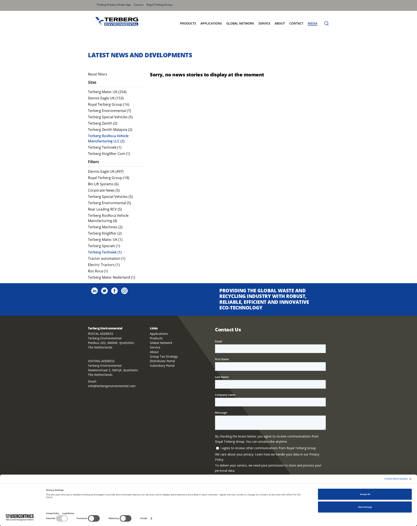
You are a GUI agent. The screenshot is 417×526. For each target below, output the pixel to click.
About (280, 23)
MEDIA (312, 23)
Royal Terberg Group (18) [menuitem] (108, 177)
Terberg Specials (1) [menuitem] (104, 245)
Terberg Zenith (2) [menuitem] (102, 123)
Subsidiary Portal (162, 365)
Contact (296, 23)
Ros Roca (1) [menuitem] (98, 271)
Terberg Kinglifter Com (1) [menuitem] (109, 153)
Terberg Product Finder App (114, 5)
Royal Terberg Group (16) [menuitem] (108, 104)
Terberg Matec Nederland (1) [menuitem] (111, 277)
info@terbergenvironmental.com (112, 386)
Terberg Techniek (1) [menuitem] (104, 147)
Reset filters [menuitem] (97, 74)
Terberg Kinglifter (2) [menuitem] (105, 233)
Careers (139, 5)
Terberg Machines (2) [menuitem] (105, 227)
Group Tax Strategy (164, 356)
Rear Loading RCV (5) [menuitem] (105, 209)
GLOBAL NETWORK (240, 23)
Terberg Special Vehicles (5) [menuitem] (110, 117)
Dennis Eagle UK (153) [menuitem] (106, 98)
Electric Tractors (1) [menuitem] (104, 264)
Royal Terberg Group (159, 5)
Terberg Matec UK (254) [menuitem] (107, 91)
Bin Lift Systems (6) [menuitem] (103, 184)
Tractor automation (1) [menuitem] (106, 258)
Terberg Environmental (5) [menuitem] (109, 203)
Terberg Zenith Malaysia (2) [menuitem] (110, 129)
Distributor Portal (162, 361)
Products (188, 23)
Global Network (161, 343)
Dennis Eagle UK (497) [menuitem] (106, 171)
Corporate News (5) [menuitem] (104, 190)
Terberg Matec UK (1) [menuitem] (105, 239)
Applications (211, 23)
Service (264, 23)
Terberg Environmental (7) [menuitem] (109, 110)
